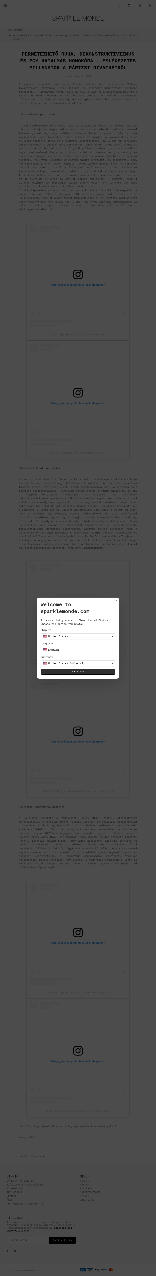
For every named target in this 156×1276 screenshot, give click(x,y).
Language (47, 643)
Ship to (46, 630)
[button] (78, 636)
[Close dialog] (116, 600)
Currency (47, 657)
